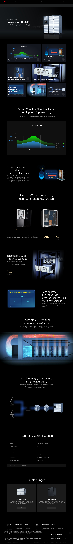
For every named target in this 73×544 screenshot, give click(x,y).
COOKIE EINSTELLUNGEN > (55, 538)
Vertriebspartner (27, 528)
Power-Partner (27, 526)
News (36, 527)
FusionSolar (17, 526)
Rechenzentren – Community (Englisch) (57, 528)
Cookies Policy (20, 539)
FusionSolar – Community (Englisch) (57, 526)
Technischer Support (45, 528)
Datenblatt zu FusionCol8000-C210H (19, 465)
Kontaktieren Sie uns (10, 527)
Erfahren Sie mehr (21, 507)
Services (43, 526)
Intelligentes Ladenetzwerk (19, 528)
